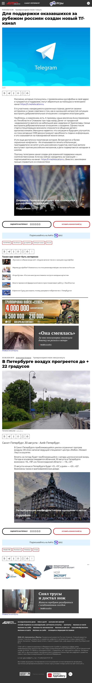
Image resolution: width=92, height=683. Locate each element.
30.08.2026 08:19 (8, 358)
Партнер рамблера (38, 674)
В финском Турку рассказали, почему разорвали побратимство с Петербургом (42, 291)
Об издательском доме (27, 622)
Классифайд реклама (80, 627)
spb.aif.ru (19, 431)
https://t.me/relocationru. (53, 159)
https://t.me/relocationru (32, 104)
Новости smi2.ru (10, 350)
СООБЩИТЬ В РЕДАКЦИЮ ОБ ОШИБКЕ (61, 630)
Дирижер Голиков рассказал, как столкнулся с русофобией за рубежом (46, 202)
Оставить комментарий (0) (72, 224)
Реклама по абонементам (43, 627)
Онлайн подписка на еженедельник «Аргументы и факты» (40, 625)
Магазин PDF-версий (56, 622)
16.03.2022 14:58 (7, 10)
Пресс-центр (42, 622)
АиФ (4, 87)
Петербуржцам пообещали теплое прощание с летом (51, 510)
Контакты (67, 625)
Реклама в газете (79, 625)
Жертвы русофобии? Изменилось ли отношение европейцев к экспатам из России (43, 268)
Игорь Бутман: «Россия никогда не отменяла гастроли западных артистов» (40, 275)
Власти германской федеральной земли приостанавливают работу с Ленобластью (43, 283)
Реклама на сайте (24, 627)
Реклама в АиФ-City (62, 627)
